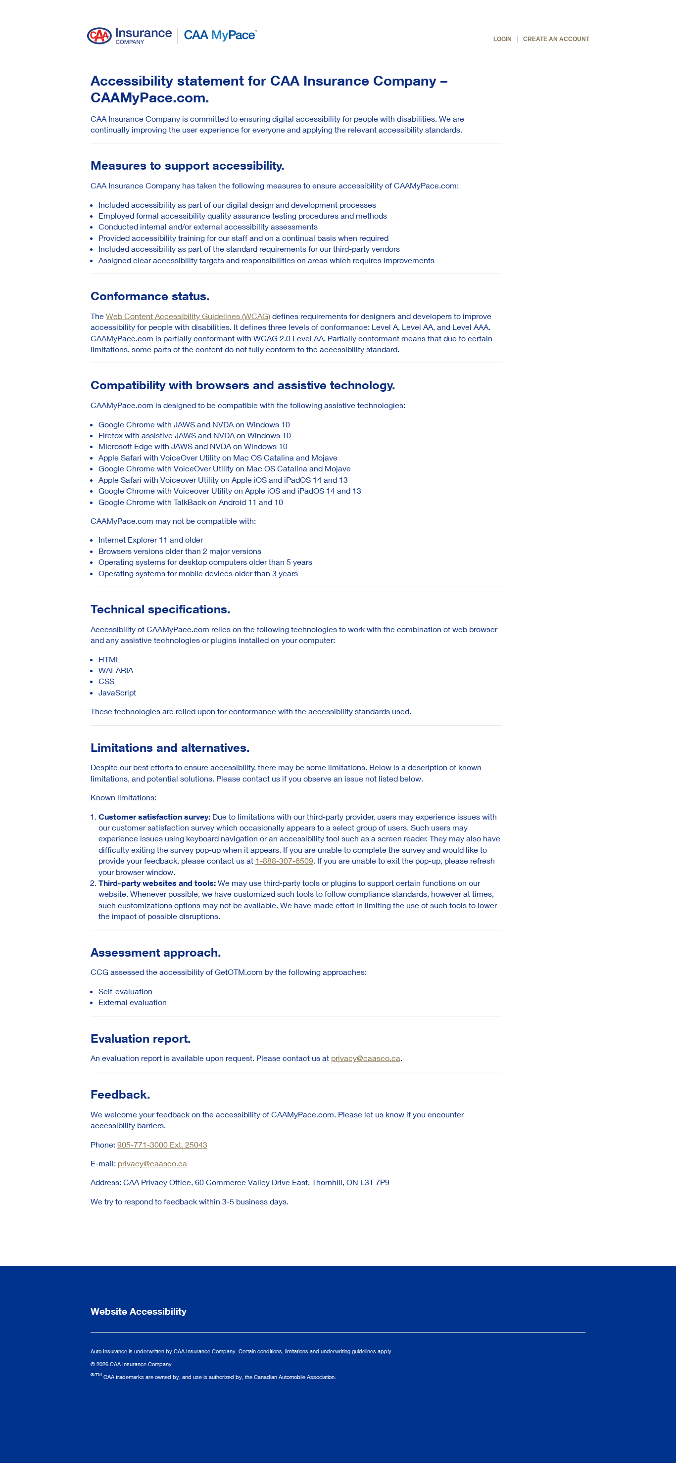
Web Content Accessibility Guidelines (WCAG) (188, 316)
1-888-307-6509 (284, 860)
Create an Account (556, 39)
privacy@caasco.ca (365, 1057)
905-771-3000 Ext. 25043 (162, 1144)
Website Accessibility (139, 1311)
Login (502, 39)
